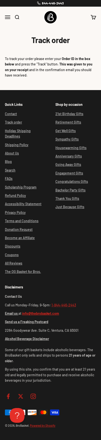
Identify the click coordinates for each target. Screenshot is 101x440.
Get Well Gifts (65, 131)
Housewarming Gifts (71, 148)
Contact (11, 114)
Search (10, 170)
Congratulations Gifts (71, 181)
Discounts (12, 246)
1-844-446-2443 (63, 305)
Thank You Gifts (67, 198)
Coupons (12, 255)
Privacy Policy (15, 212)
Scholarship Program (21, 187)
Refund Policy (15, 195)
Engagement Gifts (69, 173)
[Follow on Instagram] (33, 396)
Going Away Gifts (68, 164)
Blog (8, 161)
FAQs (9, 178)
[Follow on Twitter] (20, 396)
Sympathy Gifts (67, 139)
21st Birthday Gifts (69, 114)
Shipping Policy (16, 145)
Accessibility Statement (23, 204)
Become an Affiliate (20, 238)
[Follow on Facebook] (8, 396)
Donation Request (19, 229)
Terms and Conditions (21, 221)
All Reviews (13, 263)
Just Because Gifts (69, 207)
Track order (13, 122)
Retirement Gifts (68, 122)
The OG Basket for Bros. (23, 271)
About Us (12, 153)
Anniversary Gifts (68, 156)
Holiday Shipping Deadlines (18, 133)
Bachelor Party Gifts (70, 190)
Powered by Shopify (42, 425)
